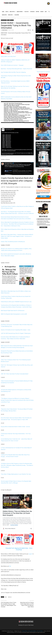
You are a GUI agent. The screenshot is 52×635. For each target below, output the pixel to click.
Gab (10, 566)
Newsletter (4, 14)
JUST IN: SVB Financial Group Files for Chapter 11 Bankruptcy (15, 333)
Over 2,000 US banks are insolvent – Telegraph (12, 65)
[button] (49, 11)
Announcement (7, 18)
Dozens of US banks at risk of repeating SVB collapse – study (15, 329)
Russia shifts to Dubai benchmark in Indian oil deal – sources (15, 426)
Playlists (26, 11)
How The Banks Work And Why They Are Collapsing (13, 72)
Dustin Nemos (4, 30)
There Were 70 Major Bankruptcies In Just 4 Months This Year (16, 474)
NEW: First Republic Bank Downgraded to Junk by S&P (14, 314)
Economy (11, 20)
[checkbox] (48, 3)
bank (6, 596)
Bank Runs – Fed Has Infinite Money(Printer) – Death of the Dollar (16, 68)
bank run (9, 596)
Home (3, 11)
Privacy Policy (24, 631)
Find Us (6, 11)
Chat (46, 11)
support (30, 554)
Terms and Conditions (32, 631)
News (8, 20)
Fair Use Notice (40, 631)
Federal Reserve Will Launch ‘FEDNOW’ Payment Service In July (16, 301)
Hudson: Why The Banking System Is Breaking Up (13, 241)
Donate (41, 11)
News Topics (12, 11)
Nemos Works (19, 11)
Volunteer (16, 14)
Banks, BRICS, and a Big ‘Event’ (8, 56)
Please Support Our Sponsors (43, 71)
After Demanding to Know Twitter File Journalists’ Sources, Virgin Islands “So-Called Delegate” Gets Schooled (8, 604)
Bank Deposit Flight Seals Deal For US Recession (12, 310)
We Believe (32, 11)
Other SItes (10, 14)
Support (37, 11)
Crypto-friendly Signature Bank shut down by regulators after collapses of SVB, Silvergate (17, 181)
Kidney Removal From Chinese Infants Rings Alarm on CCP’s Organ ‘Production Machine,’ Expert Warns (27, 604)
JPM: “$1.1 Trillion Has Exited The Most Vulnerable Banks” (15, 373)
